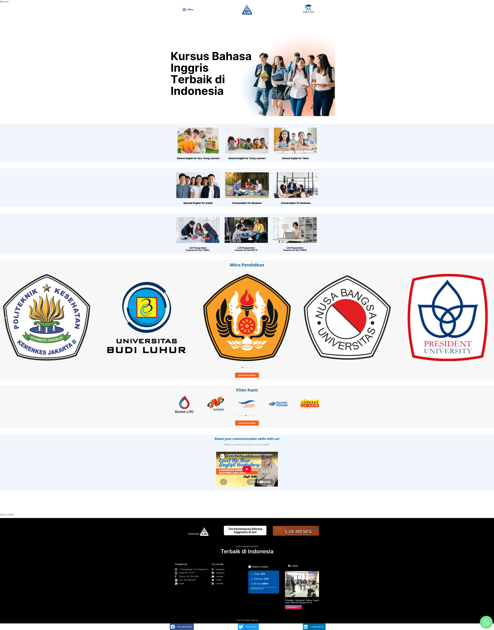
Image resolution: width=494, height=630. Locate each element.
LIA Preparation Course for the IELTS (246, 248)
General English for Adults (198, 203)
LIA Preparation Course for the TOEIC (295, 248)
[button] (184, 9)
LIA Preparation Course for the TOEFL (198, 248)
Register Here (308, 12)
